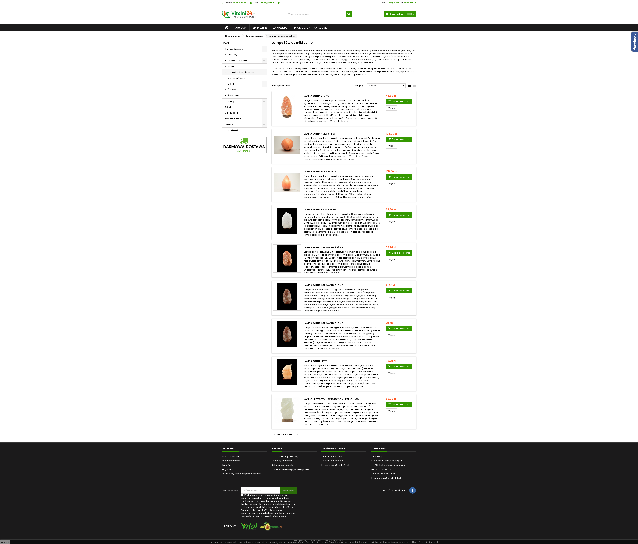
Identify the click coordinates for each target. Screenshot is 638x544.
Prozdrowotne (232, 118)
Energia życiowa (233, 49)
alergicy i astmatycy (378, 59)
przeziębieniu (294, 56)
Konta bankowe (230, 456)
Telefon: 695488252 (332, 460)
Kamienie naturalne (238, 60)
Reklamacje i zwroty (282, 465)
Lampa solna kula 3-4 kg (320, 133)
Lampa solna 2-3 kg (316, 96)
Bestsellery (260, 27)
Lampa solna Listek (316, 361)
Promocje (301, 27)
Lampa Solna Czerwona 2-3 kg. (324, 285)
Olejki (231, 83)
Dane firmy (227, 465)
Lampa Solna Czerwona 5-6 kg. (324, 323)
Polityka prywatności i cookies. (271, 516)
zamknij (5, 542)
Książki (228, 107)
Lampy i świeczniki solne (241, 72)
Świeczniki (233, 95)
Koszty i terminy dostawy (285, 456)
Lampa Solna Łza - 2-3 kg (320, 171)
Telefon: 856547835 (332, 456)
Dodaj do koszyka (399, 101)
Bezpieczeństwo (231, 460)
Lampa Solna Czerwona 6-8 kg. (324, 247)
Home (225, 43)
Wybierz (386, 86)
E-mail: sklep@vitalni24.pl (335, 465)
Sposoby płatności (282, 460)
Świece (232, 89)
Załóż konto (410, 2)
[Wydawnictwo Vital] (248, 528)
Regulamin (227, 469)
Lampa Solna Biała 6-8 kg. (320, 209)
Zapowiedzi (280, 27)
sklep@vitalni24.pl (270, 2)
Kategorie (320, 27)
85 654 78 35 (239, 2)
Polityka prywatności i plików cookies (242, 473)
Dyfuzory (232, 54)
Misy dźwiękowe (236, 78)
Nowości (240, 27)
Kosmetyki (230, 101)
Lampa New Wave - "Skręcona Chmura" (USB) (332, 399)
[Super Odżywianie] (270, 528)
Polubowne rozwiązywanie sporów (291, 469)
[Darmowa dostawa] (244, 145)
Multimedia (231, 112)
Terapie (228, 124)
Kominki (232, 66)
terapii (335, 59)
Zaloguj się (393, 2)
